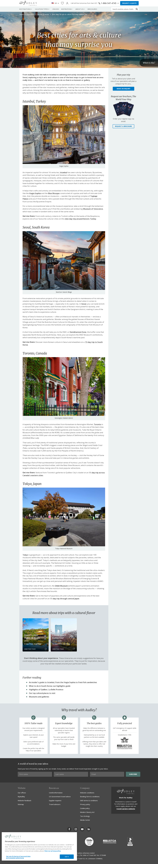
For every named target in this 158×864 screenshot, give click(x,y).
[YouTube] (82, 829)
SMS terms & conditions (89, 800)
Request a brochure (123, 126)
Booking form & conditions (90, 796)
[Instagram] (76, 829)
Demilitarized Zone (78, 332)
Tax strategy (85, 816)
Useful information (55, 793)
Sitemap (21, 804)
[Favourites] (62, 3)
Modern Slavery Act (87, 812)
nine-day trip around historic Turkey (80, 219)
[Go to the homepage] (28, 3)
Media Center (85, 820)
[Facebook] (69, 829)
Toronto (97, 424)
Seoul (83, 304)
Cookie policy (85, 808)
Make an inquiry (123, 89)
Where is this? (149, 63)
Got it (67, 857)
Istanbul (63, 172)
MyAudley (21, 796)
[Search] (137, 9)
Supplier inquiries (55, 800)
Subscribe (133, 774)
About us (79, 9)
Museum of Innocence (93, 209)
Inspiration (66, 9)
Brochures (92, 9)
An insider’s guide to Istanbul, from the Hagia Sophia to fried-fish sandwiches (63, 682)
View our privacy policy (52, 851)
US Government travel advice (60, 796)
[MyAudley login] (67, 3)
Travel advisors (54, 804)
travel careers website (126, 809)
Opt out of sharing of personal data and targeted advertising (18, 857)
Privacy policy (85, 804)
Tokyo (25, 555)
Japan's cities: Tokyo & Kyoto (32, 636)
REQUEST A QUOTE (129, 3)
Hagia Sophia (35, 193)
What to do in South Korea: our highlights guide (49, 686)
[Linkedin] (89, 829)
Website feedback (24, 800)
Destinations (25, 9)
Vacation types (41, 9)
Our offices (22, 793)
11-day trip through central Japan (64, 598)
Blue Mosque (54, 193)
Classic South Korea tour (59, 636)
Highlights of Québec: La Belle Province (46, 689)
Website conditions (87, 793)
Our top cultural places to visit (42, 693)
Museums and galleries (39, 696)
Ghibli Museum (61, 586)
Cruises (55, 9)
